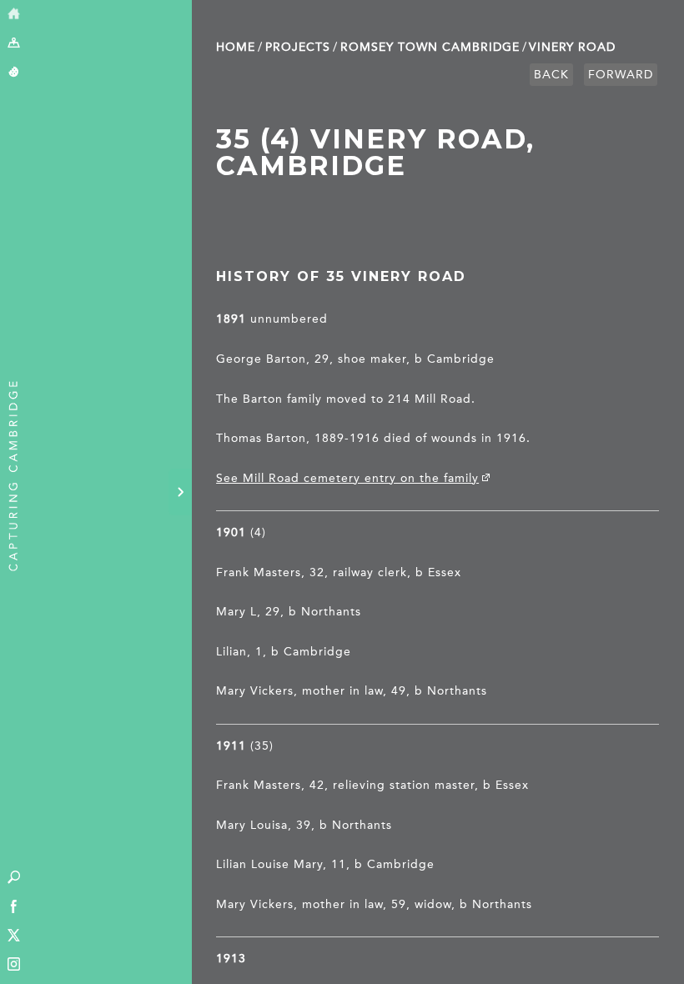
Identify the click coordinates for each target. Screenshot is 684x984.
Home (235, 47)
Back (551, 75)
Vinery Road (572, 47)
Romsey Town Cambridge (430, 47)
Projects (297, 47)
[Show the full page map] (14, 43)
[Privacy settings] (14, 73)
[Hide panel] (180, 492)
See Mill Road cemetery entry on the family (347, 478)
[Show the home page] (14, 14)
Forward (620, 75)
